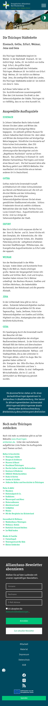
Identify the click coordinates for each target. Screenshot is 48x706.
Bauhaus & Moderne (14, 471)
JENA (5, 297)
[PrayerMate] (3, 670)
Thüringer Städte (13, 457)
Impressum (24, 654)
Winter (8, 511)
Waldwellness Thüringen (16, 522)
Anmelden (24, 621)
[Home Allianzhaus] (16, 9)
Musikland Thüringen (15, 465)
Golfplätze (10, 508)
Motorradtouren (12, 502)
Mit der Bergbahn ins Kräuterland (20, 514)
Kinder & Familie (10, 536)
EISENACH (8, 117)
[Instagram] (24, 681)
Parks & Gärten (12, 477)
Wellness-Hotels (12, 525)
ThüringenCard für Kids (15, 542)
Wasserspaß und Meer (15, 500)
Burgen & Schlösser (14, 460)
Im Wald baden (12, 531)
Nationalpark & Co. (13, 494)
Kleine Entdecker (13, 545)
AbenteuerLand (12, 505)
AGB (24, 665)
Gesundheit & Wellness (12, 519)
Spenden (24, 698)
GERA (5, 327)
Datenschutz (24, 660)
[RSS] (24, 686)
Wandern (9, 491)
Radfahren (10, 497)
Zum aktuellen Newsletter (24, 631)
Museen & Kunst (12, 463)
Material (24, 649)
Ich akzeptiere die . (17, 610)
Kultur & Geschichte (11, 454)
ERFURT (7, 224)
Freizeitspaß (11, 539)
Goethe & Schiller (13, 480)
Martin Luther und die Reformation (21, 468)
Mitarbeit (24, 644)
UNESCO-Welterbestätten (16, 474)
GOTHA (6, 178)
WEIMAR (7, 257)
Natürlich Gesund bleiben (16, 528)
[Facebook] (24, 675)
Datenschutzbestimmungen (17, 612)
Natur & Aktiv (8, 488)
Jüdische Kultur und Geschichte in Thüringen (25, 482)
